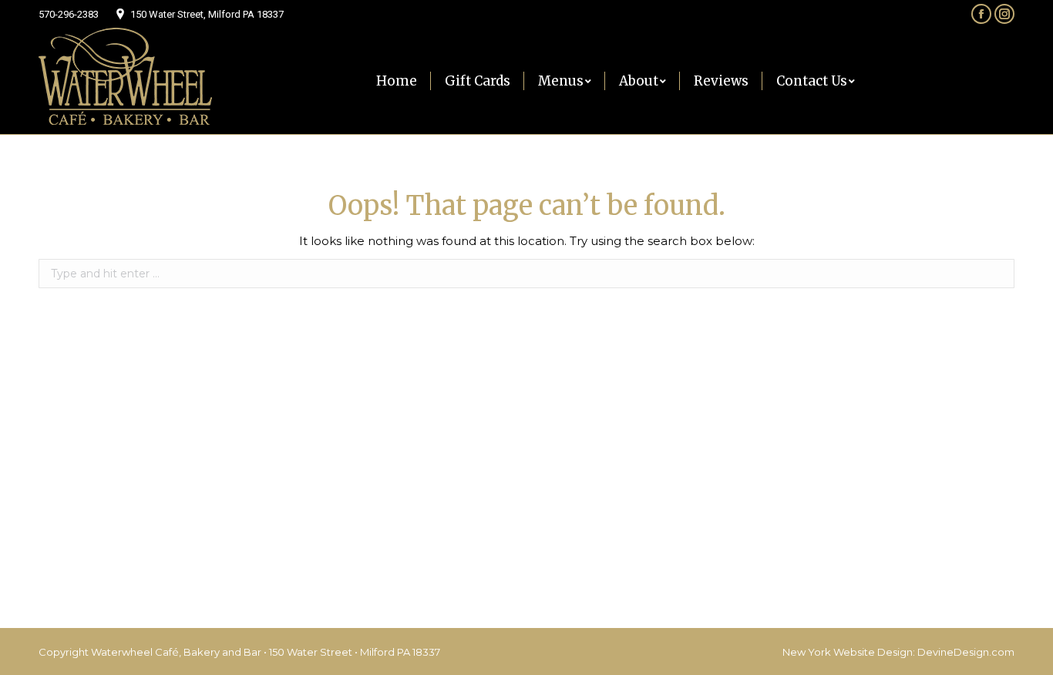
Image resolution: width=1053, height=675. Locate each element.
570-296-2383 (69, 14)
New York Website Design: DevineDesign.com (898, 652)
